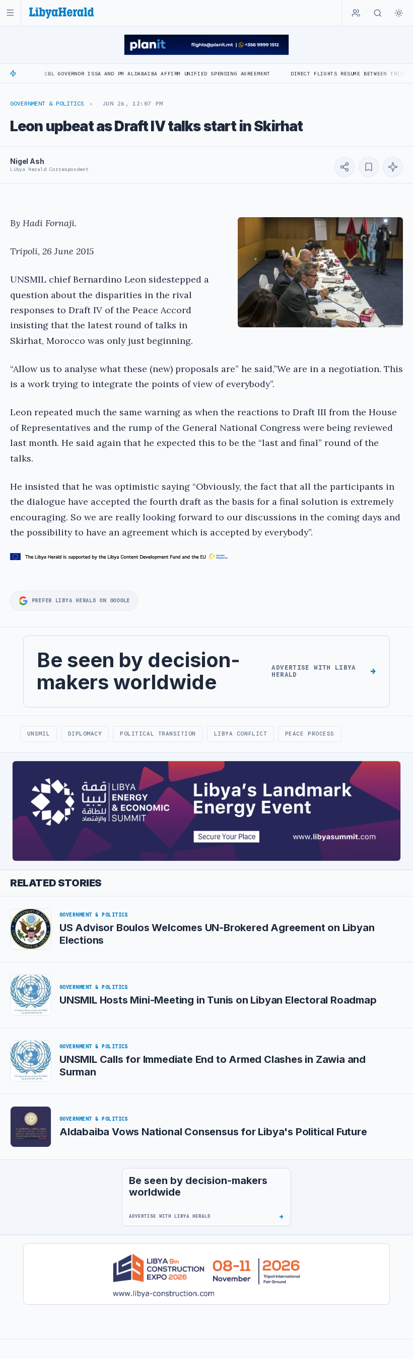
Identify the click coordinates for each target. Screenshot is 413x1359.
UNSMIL (38, 733)
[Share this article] (344, 167)
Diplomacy (85, 733)
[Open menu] (10, 13)
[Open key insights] (393, 167)
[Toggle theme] (399, 13)
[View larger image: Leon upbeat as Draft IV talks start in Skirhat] (320, 272)
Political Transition (158, 733)
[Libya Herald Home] (61, 13)
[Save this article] (369, 167)
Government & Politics (47, 103)
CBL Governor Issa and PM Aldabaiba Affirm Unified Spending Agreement (129, 73)
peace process (309, 733)
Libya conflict (240, 733)
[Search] (378, 13)
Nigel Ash (27, 161)
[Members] (356, 13)
